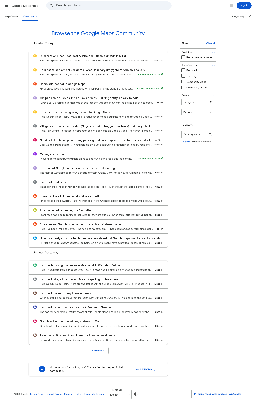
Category (188, 102)
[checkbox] (198, 82)
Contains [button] (186, 52)
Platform (188, 112)
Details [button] (185, 95)
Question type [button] (189, 65)
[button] (6, 5)
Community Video (196, 81)
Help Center (11, 16)
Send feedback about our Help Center (219, 394)
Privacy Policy (36, 394)
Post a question (143, 369)
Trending (191, 76)
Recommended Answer (199, 57)
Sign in (186, 141)
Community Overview (94, 394)
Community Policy (73, 394)
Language (117, 390)
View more (98, 350)
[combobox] (113, 6)
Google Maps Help (25, 6)
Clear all (210, 43)
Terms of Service (53, 394)
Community (30, 16)
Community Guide (196, 87)
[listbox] (120, 394)
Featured (191, 70)
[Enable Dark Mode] (136, 394)
